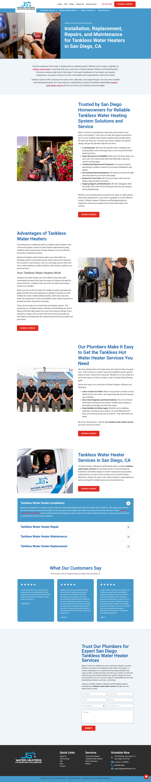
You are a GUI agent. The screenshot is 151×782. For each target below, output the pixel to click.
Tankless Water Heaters (68, 10)
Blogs (72, 4)
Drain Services (103, 10)
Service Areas (91, 4)
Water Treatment (87, 10)
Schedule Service (124, 4)
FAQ (65, 4)
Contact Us (80, 4)
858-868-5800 (107, 4)
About (60, 4)
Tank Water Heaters (47, 10)
